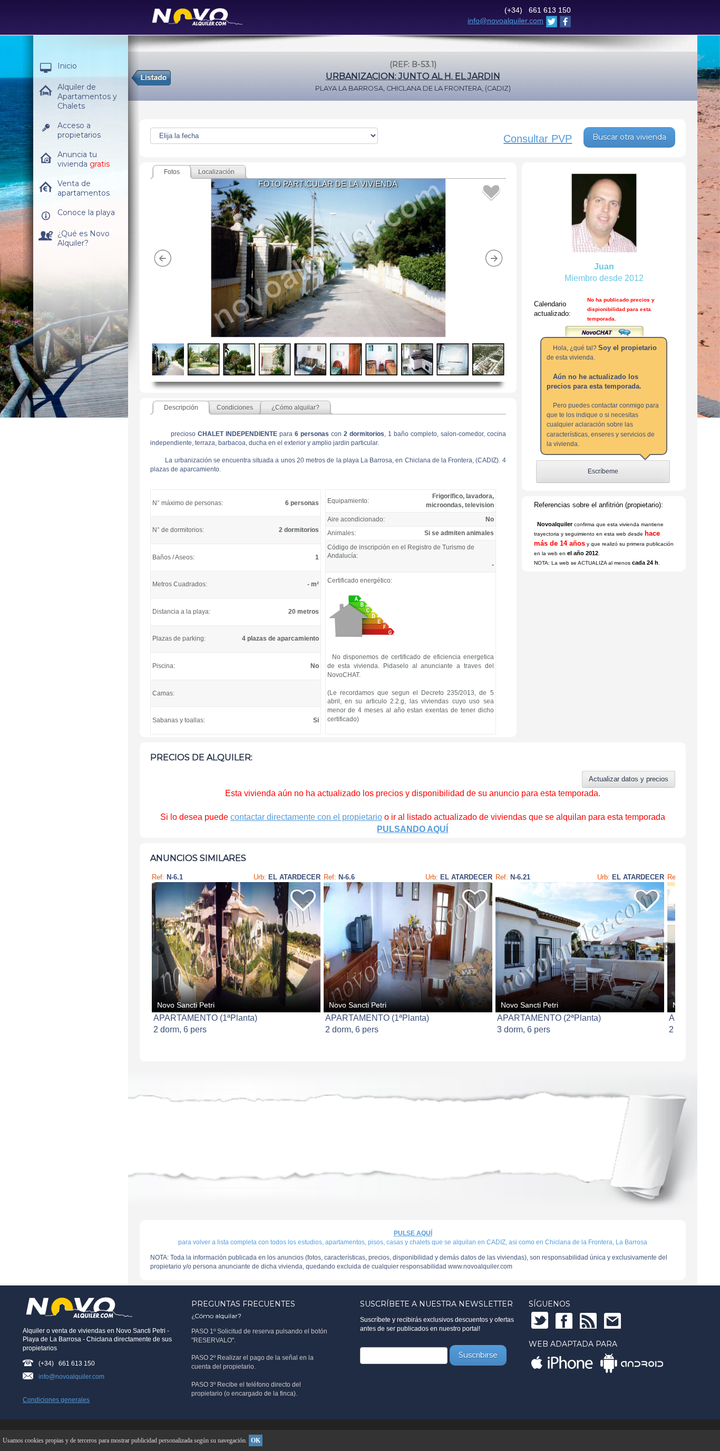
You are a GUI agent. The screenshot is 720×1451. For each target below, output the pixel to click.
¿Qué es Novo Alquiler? (83, 238)
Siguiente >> (666, 949)
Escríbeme (603, 471)
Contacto (612, 1320)
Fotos (172, 172)
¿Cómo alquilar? (295, 407)
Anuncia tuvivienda (83, 159)
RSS (588, 1320)
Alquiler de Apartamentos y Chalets (87, 96)
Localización (216, 172)
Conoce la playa (86, 212)
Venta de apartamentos (83, 188)
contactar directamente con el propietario (306, 816)
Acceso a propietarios (79, 130)
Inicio (67, 66)
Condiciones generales (56, 1400)
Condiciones (235, 407)
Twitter (539, 1320)
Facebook (564, 1320)
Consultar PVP (537, 138)
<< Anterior (159, 949)
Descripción (181, 407)
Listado (415, 78)
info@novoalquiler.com (505, 20)
